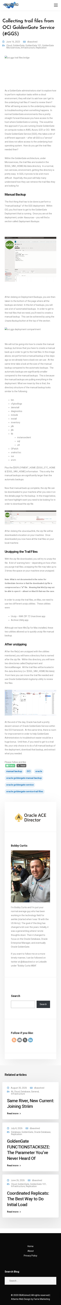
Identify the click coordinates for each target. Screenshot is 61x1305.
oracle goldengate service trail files (24, 791)
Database (25, 1091)
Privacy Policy (30, 1255)
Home (30, 1246)
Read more (12, 1113)
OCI (28, 771)
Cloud (9, 45)
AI (12, 1091)
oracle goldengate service (20, 784)
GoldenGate (19, 45)
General (35, 1091)
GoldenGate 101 (33, 45)
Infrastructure (28, 47)
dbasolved (32, 41)
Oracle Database (42, 1132)
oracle (38, 771)
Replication (41, 47)
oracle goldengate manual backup (24, 778)
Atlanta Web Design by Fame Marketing (30, 1299)
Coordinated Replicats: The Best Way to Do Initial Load (28, 1199)
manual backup (14, 771)
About (31, 1251)
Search (15, 996)
